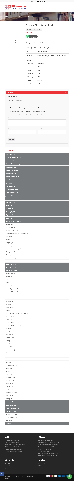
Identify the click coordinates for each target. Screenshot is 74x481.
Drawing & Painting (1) (13, 157)
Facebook (31, 47)
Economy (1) (10, 161)
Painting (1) (9, 208)
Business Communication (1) (14, 295)
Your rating (11, 115)
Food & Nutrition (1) (12, 177)
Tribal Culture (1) (11, 405)
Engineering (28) (11, 167)
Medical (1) (9, 362)
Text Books (48, 43)
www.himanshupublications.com (14, 451)
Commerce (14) (10, 227)
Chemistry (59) (10, 298)
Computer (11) (10, 301)
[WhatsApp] (69, 477)
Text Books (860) (11, 270)
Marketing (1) (9, 356)
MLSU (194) (9, 420)
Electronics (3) (10, 316)
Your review (12, 118)
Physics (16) (10, 215)
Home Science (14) (11, 350)
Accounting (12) (10, 273)
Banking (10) (9, 283)
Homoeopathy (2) (12, 192)
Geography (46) (10, 337)
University (13, 16)
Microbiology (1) (12, 365)
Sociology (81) (10, 389)
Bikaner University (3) (12, 414)
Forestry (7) (9, 239)
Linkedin (44, 47)
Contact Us (8, 466)
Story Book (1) (11, 267)
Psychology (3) (10, 380)
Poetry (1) (9, 218)
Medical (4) (9, 255)
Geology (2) (9, 341)
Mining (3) (11, 246)
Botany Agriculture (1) (12, 289)
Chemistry (37, 43)
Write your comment (35, 29)
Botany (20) (9, 286)
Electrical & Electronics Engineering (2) (17, 313)
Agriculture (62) (10, 224)
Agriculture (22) (10, 276)
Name (10, 129)
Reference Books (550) (13, 221)
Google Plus (41, 47)
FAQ (39, 466)
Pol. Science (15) (10, 377)
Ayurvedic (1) (10, 154)
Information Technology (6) (14, 249)
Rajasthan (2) (9, 383)
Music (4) (8, 371)
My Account (8, 468)
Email (40, 129)
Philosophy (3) (10, 212)
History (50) (9, 347)
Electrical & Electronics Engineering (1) (17, 233)
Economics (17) (10, 307)
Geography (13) (10, 243)
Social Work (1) (11, 264)
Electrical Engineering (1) (14, 164)
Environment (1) (11, 173)
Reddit (47, 47)
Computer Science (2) (12, 230)
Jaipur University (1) (11, 417)
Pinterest (38, 47)
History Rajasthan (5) (13, 189)
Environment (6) (10, 322)
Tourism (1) (9, 402)
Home (6, 16)
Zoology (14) (9, 399)
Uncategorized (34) (12, 408)
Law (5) (8, 199)
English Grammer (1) (12, 170)
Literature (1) (10, 202)
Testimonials (42, 468)
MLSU (19, 16)
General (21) (9, 334)
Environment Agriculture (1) (13, 325)
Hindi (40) (8, 344)
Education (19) (10, 310)
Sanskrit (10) (9, 386)
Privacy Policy (42, 463)
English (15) (9, 319)
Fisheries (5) (9, 236)
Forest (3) (9, 183)
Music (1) (9, 205)
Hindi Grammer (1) (12, 186)
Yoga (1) (8, 424)
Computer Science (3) (12, 304)
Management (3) (10, 252)
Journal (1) (9, 196)
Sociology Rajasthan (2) (12, 392)
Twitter (34, 47)
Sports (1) (8, 261)
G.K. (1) (8, 331)
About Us (7, 463)
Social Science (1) (11, 258)
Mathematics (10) (11, 359)
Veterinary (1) (9, 395)
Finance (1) (9, 328)
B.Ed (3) (8, 280)
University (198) (11, 411)
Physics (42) (9, 374)
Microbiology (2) (10, 368)
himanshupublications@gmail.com (14, 449)
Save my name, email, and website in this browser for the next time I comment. (32, 136)
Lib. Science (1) (10, 353)
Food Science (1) (11, 180)
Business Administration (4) (13, 292)
